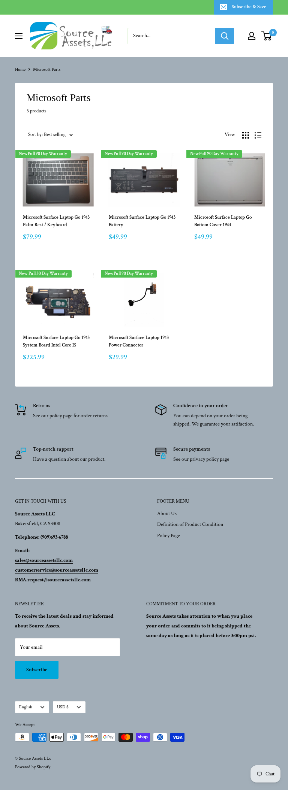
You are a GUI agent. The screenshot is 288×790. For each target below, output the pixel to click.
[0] (267, 35)
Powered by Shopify (32, 767)
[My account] (251, 36)
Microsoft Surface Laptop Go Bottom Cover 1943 (223, 221)
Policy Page (168, 535)
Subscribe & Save (249, 7)
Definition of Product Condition (190, 524)
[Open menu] (18, 36)
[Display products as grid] (245, 135)
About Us (167, 513)
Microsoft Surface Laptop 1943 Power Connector (139, 341)
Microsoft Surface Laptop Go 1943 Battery (142, 221)
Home (20, 69)
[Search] (224, 36)
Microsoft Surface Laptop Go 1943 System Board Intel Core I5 (56, 341)
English (25, 707)
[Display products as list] (258, 135)
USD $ (63, 707)
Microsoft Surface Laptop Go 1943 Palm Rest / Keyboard (56, 221)
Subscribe (36, 669)
